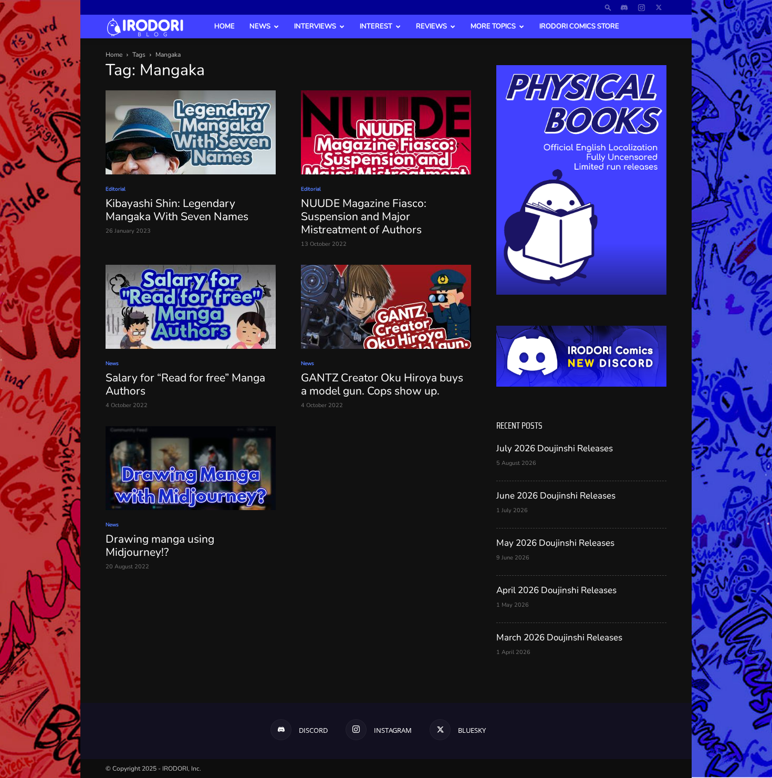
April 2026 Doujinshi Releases (556, 590)
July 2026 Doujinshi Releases (554, 448)
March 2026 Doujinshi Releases (559, 637)
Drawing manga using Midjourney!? (160, 545)
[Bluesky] (658, 7)
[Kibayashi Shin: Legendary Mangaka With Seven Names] (191, 132)
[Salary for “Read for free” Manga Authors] (191, 307)
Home (224, 26)
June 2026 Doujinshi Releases (555, 496)
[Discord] (624, 7)
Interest (376, 26)
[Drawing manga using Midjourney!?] (191, 468)
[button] (608, 7)
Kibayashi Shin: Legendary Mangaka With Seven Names (177, 210)
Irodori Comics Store (579, 26)
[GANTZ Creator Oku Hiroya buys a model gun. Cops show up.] (386, 307)
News (259, 26)
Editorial (116, 189)
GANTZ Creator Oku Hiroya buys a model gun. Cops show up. (382, 384)
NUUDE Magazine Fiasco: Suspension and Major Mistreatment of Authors (363, 216)
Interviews (315, 26)
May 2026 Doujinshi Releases (555, 543)
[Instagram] (641, 7)
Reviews (431, 26)
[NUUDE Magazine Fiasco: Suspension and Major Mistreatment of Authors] (386, 132)
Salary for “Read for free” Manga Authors (185, 384)
